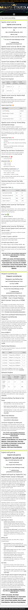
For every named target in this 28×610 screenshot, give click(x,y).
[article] (14, 139)
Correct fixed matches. (17, 264)
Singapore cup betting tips (9, 274)
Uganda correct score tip (8, 22)
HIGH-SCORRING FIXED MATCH (18, 253)
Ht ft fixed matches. (19, 259)
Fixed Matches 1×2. (7, 260)
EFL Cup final (23, 494)
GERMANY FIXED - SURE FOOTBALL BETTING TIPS (13, 1)
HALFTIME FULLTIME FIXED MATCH (11, 254)
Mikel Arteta (22, 484)
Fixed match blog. (7, 262)
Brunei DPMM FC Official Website (11, 419)
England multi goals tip (8, 452)
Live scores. (10, 259)
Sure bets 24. (17, 262)
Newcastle (14, 509)
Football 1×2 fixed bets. (10, 443)
